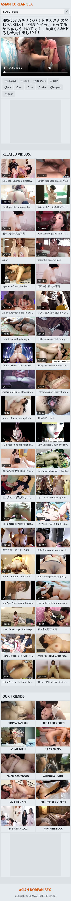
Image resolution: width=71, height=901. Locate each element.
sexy (55, 80)
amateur (11, 80)
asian (26, 80)
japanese (41, 80)
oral (9, 87)
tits (31, 87)
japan (10, 93)
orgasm (57, 87)
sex (20, 87)
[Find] (66, 11)
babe (43, 87)
